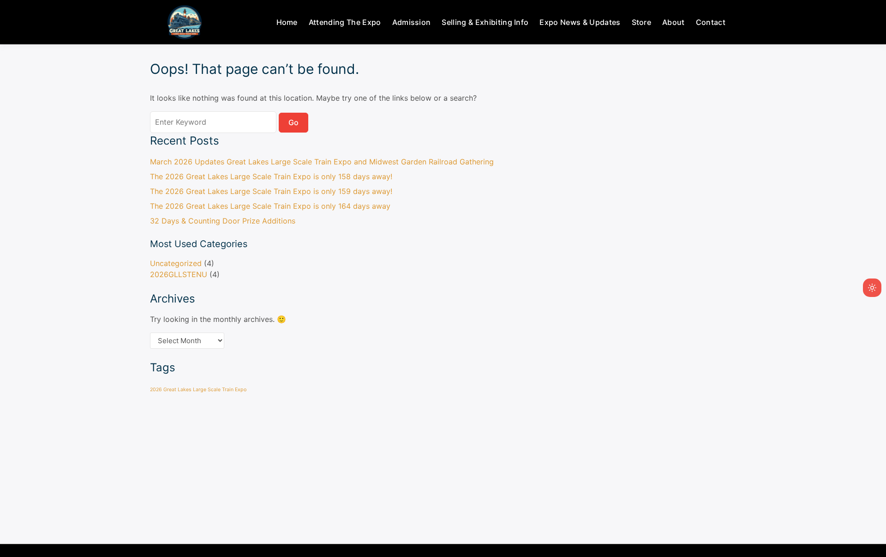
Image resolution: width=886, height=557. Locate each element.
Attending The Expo (345, 22)
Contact (710, 22)
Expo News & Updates (579, 22)
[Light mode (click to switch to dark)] (872, 287)
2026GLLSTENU (178, 274)
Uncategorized (176, 263)
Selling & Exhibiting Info (485, 22)
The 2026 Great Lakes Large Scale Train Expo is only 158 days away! (271, 176)
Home (287, 22)
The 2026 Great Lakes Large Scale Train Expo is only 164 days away (270, 206)
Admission (411, 22)
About (673, 22)
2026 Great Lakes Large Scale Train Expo (198, 390)
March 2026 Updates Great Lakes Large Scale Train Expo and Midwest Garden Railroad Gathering (322, 161)
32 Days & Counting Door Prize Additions (222, 220)
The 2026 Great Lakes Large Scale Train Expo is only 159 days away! (271, 191)
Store (642, 22)
